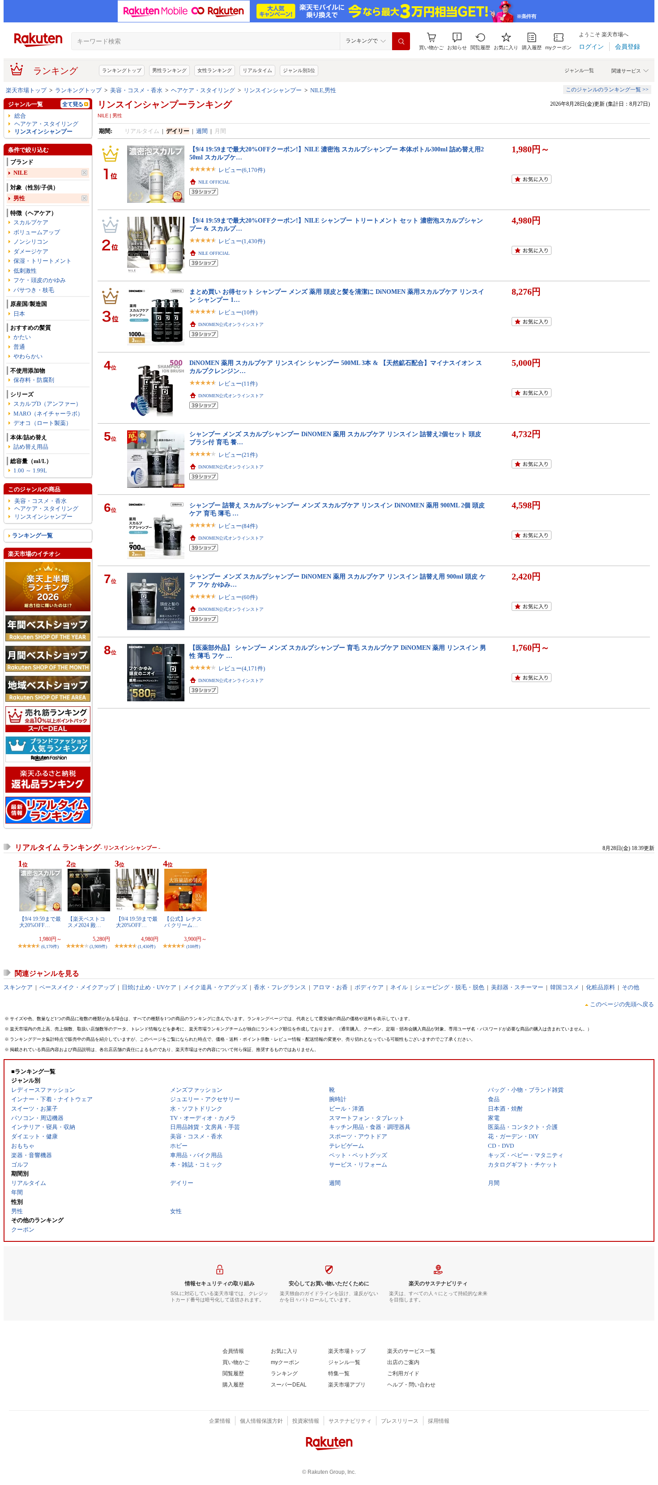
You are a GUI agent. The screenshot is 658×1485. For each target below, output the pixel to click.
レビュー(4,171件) (241, 668)
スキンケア (18, 987)
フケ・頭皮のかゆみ (39, 280)
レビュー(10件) (237, 312)
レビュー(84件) (237, 526)
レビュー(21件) (237, 454)
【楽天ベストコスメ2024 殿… (86, 922)
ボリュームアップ (36, 232)
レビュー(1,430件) (241, 241)
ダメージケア (30, 251)
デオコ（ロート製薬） (42, 423)
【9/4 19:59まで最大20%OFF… (40, 922)
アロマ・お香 (330, 987)
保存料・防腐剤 (33, 380)
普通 (19, 346)
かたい (22, 337)
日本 (19, 313)
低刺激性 (25, 270)
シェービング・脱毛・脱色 (449, 987)
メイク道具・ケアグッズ (215, 987)
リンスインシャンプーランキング (165, 104)
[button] (457, 41)
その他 (630, 987)
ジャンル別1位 (299, 70)
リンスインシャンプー (273, 90)
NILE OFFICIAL (214, 182)
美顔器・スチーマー (517, 987)
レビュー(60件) (237, 597)
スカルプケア (30, 222)
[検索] (401, 41)
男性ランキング (169, 70)
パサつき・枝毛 (33, 290)
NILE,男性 (323, 90)
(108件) (193, 946)
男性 (19, 198)
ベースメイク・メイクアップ (77, 987)
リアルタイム (257, 70)
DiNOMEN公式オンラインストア (231, 324)
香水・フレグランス (280, 987)
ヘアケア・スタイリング (203, 90)
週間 (202, 131)
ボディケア (369, 987)
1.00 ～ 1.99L (30, 470)
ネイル (399, 987)
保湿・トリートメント (42, 261)
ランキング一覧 (32, 535)
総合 (20, 115)
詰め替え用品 (30, 446)
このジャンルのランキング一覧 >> (607, 89)
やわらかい (28, 356)
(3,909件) (98, 946)
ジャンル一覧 (579, 70)
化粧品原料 (600, 987)
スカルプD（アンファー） (47, 403)
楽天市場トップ (26, 90)
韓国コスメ (564, 987)
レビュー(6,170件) (241, 170)
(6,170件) (50, 946)
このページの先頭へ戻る (622, 1004)
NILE (20, 172)
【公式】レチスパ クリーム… (183, 922)
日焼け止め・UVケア (149, 987)
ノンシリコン (30, 241)
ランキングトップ (121, 70)
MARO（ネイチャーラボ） (48, 413)
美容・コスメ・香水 (136, 90)
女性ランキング (214, 70)
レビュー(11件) (237, 383)
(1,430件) (146, 946)
